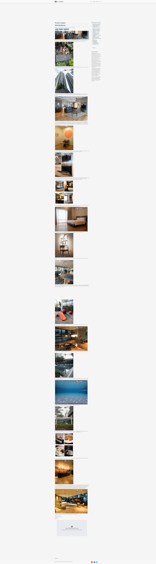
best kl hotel (56, 29)
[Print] (55, 519)
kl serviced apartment (66, 29)
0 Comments (56, 30)
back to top (56, 558)
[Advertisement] (78, 11)
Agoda (78, 123)
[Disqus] (72, 547)
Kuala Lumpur (62, 27)
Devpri (72, 561)
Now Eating (94, 47)
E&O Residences (60, 25)
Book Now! (56, 517)
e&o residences (61, 29)
